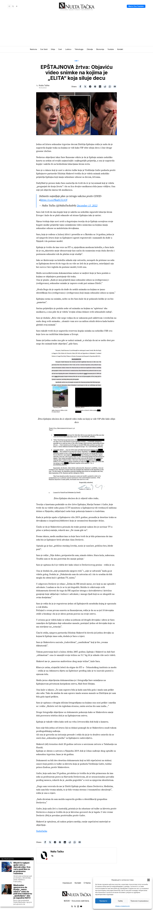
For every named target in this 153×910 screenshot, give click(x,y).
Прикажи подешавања (139, 901)
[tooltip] (80, 87)
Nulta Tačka (44, 85)
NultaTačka (41, 831)
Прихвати (103, 901)
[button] (148, 880)
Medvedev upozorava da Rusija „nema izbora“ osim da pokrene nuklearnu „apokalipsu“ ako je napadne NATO (22, 891)
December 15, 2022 (87, 205)
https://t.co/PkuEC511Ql (53, 200)
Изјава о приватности (122, 906)
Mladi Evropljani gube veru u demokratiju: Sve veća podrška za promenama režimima (21, 868)
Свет (76, 61)
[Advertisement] (76, 29)
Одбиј (120, 901)
